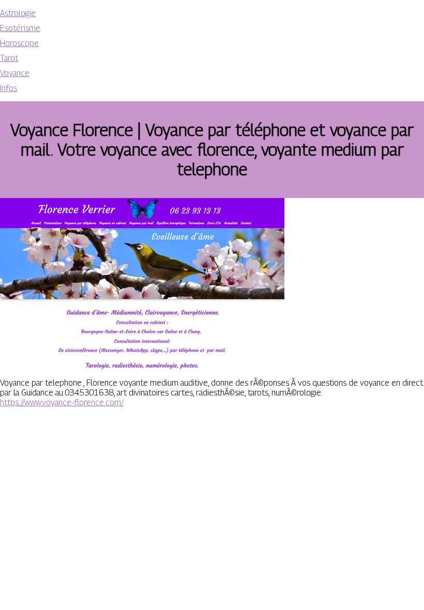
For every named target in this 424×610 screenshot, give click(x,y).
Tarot (9, 58)
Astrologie (18, 13)
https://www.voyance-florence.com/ (62, 402)
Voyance (14, 73)
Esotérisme (20, 28)
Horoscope (19, 43)
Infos (8, 88)
